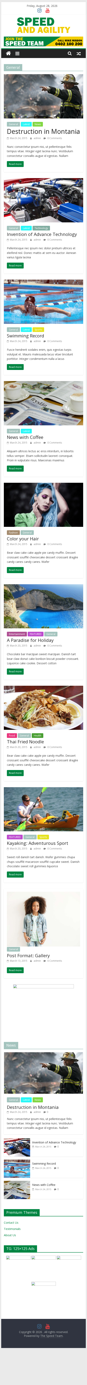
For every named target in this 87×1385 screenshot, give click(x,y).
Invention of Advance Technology (42, 234)
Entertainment (17, 634)
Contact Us (11, 1216)
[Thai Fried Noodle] (43, 688)
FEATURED (35, 634)
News (38, 124)
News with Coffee (25, 437)
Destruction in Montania (43, 131)
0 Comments (54, 138)
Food (12, 735)
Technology (41, 228)
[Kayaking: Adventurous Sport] (43, 789)
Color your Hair (23, 539)
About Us (10, 1229)
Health (37, 735)
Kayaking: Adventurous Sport (37, 843)
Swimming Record (25, 336)
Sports (38, 329)
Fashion (13, 532)
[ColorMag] (8, 53)
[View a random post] (78, 53)
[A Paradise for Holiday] (43, 586)
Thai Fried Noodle (25, 741)
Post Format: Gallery (28, 949)
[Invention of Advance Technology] (43, 180)
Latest (26, 124)
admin (37, 138)
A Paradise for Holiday (30, 640)
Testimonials (12, 1222)
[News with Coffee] (43, 383)
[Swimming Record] (43, 282)
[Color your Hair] (43, 485)
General (13, 124)
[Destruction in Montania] (43, 76)
